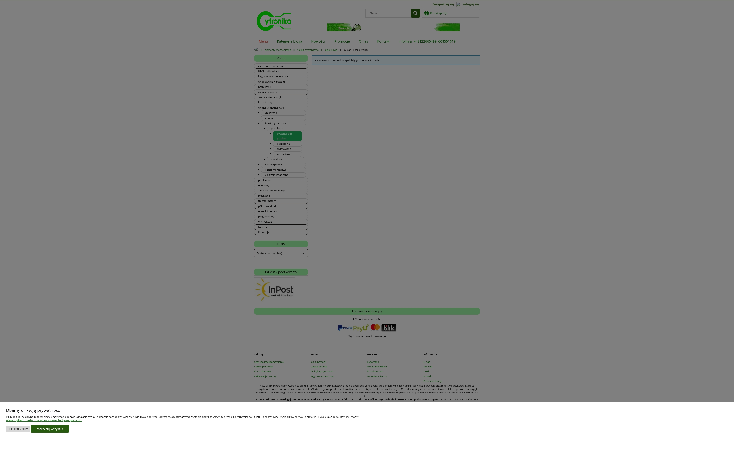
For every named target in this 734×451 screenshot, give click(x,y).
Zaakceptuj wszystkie (50, 429)
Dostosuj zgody (18, 428)
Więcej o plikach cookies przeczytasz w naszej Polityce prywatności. (44, 420)
